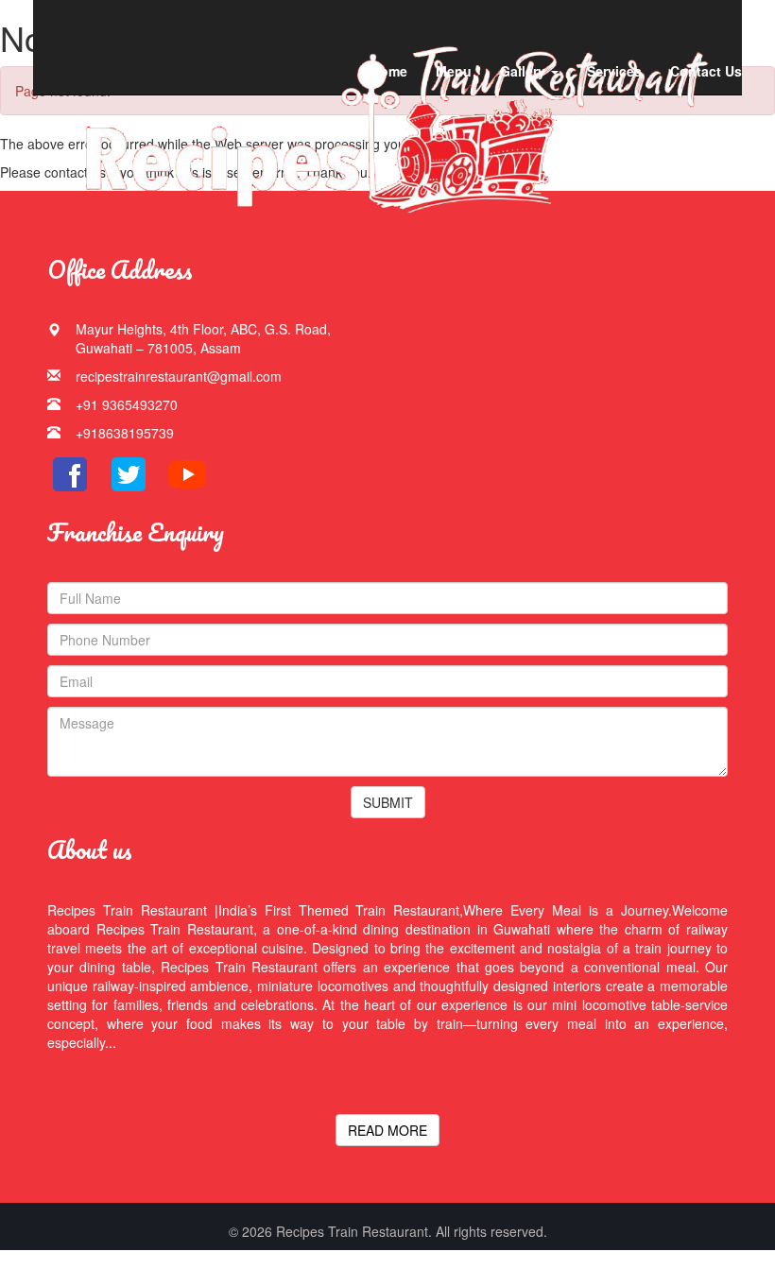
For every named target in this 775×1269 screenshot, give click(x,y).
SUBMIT (388, 802)
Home (388, 70)
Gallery (524, 70)
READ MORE (387, 1130)
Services (614, 70)
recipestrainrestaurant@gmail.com (179, 376)
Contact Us (706, 70)
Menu (454, 70)
